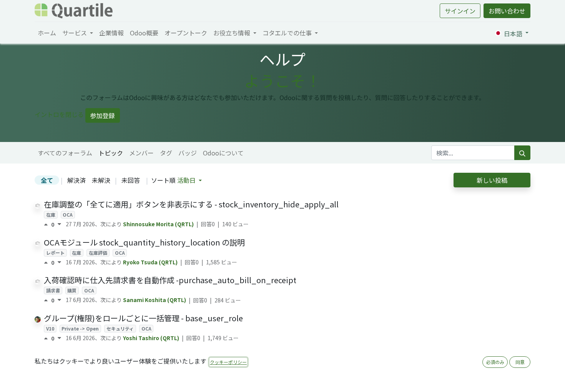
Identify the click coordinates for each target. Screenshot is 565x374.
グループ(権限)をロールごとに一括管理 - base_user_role (143, 318)
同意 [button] (520, 362)
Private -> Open (80, 328)
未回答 (130, 180)
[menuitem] (47, 32)
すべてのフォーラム (65, 152)
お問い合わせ (507, 10)
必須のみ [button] (495, 362)
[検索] (522, 152)
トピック (110, 152)
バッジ (187, 152)
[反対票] (59, 224)
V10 (50, 328)
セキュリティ (120, 328)
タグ (166, 152)
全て (47, 180)
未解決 (101, 180)
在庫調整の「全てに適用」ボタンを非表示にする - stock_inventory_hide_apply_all (191, 204)
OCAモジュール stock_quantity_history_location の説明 (144, 242)
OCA (68, 214)
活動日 (187, 180)
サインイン (460, 10)
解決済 (76, 180)
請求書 (53, 290)
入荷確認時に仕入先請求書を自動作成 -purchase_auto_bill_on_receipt (170, 280)
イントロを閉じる (59, 114)
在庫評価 (98, 252)
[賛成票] (47, 224)
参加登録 (102, 115)
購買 (71, 290)
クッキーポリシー (228, 362)
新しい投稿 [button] (492, 180)
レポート (55, 252)
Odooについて (223, 152)
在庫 (50, 214)
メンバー (141, 152)
